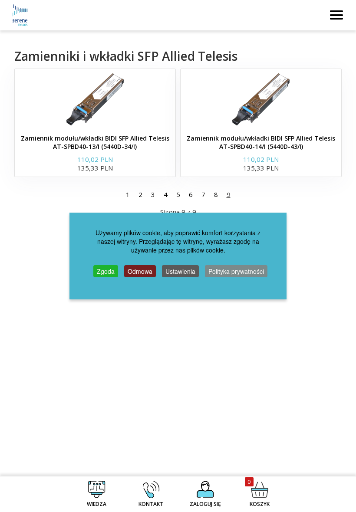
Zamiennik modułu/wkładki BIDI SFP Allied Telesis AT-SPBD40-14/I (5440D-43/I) (261, 142)
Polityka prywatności (236, 271)
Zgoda (106, 271)
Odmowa (140, 271)
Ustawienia (180, 271)
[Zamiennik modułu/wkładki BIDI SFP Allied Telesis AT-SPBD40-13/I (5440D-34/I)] (95, 99)
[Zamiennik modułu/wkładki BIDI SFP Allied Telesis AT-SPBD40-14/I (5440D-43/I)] (261, 99)
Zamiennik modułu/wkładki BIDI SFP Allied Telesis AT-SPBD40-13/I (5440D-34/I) (95, 142)
